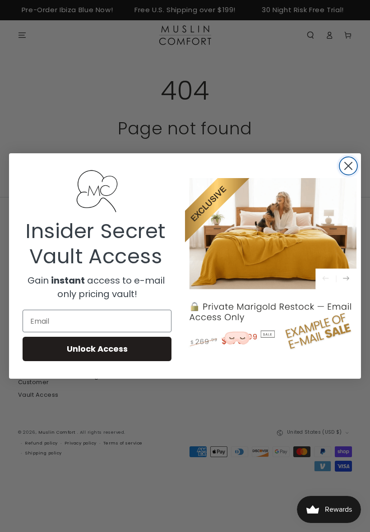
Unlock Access (97, 348)
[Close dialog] (348, 166)
